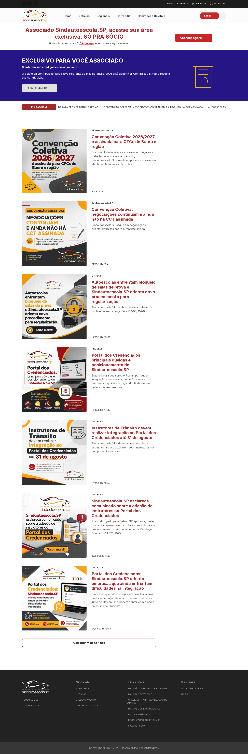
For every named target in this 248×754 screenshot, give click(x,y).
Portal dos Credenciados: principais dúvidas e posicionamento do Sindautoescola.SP (117, 362)
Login (207, 15)
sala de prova (136, 725)
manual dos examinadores (144, 708)
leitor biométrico (139, 714)
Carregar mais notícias (89, 643)
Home (67, 16)
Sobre (170, 3)
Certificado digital (87, 705)
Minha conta (31, 705)
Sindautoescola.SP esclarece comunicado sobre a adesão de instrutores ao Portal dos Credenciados (122, 508)
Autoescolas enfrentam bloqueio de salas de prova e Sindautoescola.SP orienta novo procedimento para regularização (124, 292)
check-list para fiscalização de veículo (147, 701)
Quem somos (31, 699)
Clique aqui (86, 43)
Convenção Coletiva (151, 16)
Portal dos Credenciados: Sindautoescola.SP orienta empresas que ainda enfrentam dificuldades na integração (122, 581)
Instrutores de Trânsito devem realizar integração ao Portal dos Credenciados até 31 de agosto (124, 433)
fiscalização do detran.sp (144, 720)
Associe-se (82, 688)
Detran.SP (124, 16)
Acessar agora (191, 38)
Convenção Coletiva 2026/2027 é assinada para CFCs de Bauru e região (124, 141)
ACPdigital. (151, 748)
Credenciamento (86, 699)
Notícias (84, 16)
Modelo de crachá (192, 688)
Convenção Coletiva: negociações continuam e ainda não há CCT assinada (139, 107)
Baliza (184, 694)
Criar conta (182, 3)
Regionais (103, 16)
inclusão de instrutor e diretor (147, 688)
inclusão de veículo (140, 694)
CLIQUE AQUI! (36, 88)
